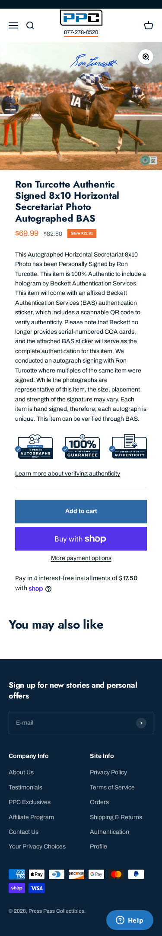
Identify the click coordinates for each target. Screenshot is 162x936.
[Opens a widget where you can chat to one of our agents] (129, 921)
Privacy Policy (108, 772)
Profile (98, 846)
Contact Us (23, 832)
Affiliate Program (31, 817)
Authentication (109, 832)
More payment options (81, 558)
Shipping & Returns (116, 817)
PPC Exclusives (30, 802)
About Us (21, 772)
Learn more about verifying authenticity (67, 473)
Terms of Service (112, 787)
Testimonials (25, 787)
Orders (99, 802)
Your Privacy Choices (37, 846)
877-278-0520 (81, 32)
